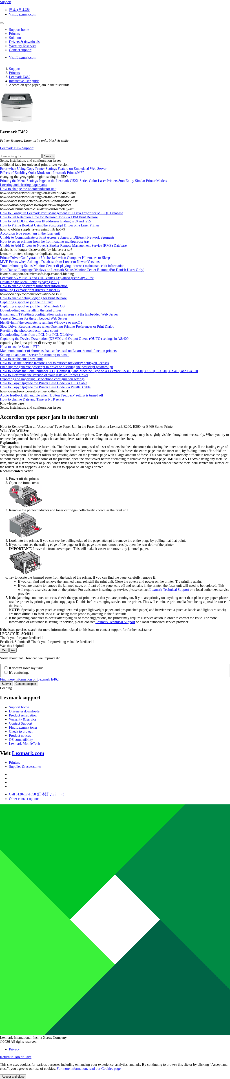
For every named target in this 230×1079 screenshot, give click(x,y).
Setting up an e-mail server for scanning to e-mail (34, 355)
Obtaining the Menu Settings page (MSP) (29, 282)
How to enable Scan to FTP (20, 347)
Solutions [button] (15, 38)
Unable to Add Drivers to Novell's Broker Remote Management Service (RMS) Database (63, 245)
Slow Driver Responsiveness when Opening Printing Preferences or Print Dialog (57, 326)
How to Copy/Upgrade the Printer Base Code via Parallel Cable (45, 387)
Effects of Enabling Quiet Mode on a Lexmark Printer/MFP (42, 173)
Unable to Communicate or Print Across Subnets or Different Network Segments (57, 237)
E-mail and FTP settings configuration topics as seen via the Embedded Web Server (59, 314)
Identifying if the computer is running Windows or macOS (41, 322)
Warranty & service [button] (22, 46)
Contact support (25, 683)
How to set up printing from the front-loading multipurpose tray (45, 241)
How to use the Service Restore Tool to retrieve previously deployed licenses (54, 363)
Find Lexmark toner (23, 727)
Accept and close (13, 1076)
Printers (14, 73)
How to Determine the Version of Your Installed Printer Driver (44, 375)
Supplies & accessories (25, 766)
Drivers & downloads (24, 711)
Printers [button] (14, 34)
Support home (19, 707)
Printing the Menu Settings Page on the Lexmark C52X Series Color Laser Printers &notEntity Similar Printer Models (83, 181)
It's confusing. (19, 672)
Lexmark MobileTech (24, 743)
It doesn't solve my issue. (26, 668)
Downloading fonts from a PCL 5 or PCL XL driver (37, 334)
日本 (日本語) (19, 10)
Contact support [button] (20, 50)
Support (14, 69)
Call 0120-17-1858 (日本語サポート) (36, 794)
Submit (6, 683)
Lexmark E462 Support (16, 148)
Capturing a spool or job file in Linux (26, 302)
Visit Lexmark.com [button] (22, 14)
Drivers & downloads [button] (24, 42)
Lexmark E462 (19, 77)
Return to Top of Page (15, 1057)
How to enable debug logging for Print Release (33, 298)
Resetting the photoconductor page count (29, 330)
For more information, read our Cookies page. (89, 1068)
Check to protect (20, 731)
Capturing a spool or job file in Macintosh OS (32, 306)
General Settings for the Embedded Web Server (33, 318)
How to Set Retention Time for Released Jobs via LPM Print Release (49, 217)
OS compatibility (21, 739)
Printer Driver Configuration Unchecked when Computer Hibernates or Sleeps (55, 258)
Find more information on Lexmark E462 (29, 679)
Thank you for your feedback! (21, 638)
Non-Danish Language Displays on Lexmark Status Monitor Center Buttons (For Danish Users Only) (72, 270)
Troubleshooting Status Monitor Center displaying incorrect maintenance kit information (62, 266)
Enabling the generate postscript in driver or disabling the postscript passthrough (56, 367)
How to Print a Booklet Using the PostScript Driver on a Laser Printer (49, 225)
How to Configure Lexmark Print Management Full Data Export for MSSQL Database (61, 213)
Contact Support (20, 723)
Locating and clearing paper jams (23, 185)
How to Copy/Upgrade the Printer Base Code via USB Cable (43, 383)
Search (48, 156)
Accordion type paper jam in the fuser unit (30, 233)
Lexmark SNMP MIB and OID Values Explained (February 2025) (47, 278)
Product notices (20, 735)
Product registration (23, 715)
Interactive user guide (24, 81)
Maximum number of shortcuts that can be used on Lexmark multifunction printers (58, 351)
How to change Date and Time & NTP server (32, 399)
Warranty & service (22, 719)
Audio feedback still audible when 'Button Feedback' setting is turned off (51, 395)
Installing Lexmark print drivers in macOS (30, 290)
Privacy (14, 1049)
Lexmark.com (28, 753)
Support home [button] (19, 29)
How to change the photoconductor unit (28, 189)
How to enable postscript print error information (34, 286)
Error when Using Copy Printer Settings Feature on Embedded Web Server (53, 168)
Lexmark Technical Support (169, 589)
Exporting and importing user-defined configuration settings (42, 379)
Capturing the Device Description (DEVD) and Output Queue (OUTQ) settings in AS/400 (64, 338)
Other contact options (24, 799)
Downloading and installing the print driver (30, 310)
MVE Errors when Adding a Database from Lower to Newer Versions (50, 262)
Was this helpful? (12, 646)
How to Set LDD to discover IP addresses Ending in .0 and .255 (45, 221)
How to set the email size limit (21, 359)
